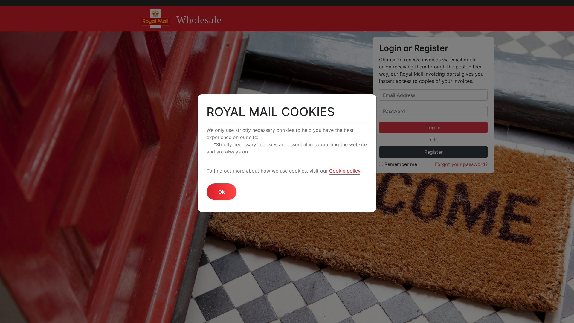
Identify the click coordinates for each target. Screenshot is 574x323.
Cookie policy (344, 171)
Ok (221, 192)
